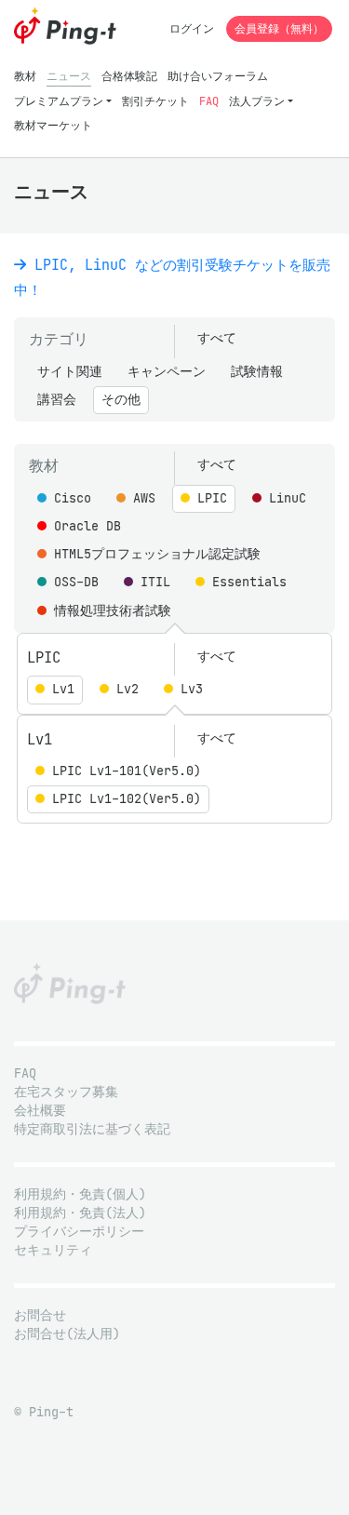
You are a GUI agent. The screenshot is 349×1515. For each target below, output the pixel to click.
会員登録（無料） (279, 28)
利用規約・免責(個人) (80, 1194)
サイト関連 (69, 372)
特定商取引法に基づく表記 (92, 1129)
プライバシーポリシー (79, 1232)
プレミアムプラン (58, 101)
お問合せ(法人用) (67, 1334)
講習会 (56, 400)
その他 (121, 400)
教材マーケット (53, 125)
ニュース (69, 76)
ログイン (191, 28)
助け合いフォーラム (218, 76)
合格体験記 (129, 76)
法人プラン (257, 101)
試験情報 (257, 372)
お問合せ (40, 1315)
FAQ (209, 101)
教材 (25, 76)
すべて (216, 338)
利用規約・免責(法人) (80, 1213)
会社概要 (40, 1111)
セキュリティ (53, 1250)
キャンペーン (167, 372)
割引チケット (155, 101)
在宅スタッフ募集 (66, 1092)
